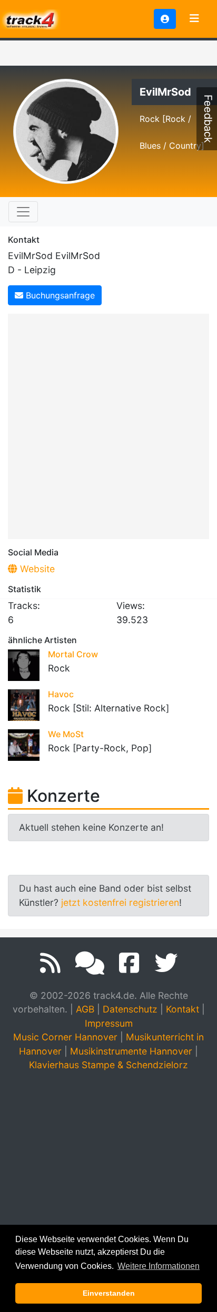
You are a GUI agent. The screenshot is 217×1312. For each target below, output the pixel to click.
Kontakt (182, 1009)
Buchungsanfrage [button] (59, 295)
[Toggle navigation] (194, 19)
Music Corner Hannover (65, 1036)
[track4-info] (89, 963)
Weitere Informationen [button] (158, 1266)
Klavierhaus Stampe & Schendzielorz (108, 1064)
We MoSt (66, 734)
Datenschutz (130, 1009)
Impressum (109, 1023)
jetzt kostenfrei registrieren (120, 902)
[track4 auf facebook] (129, 963)
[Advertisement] (108, 424)
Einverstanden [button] (109, 1293)
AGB (85, 1009)
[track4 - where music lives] (30, 18)
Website (36, 568)
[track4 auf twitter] (166, 963)
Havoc (61, 694)
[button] (165, 19)
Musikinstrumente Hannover (131, 1051)
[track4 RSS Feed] (50, 963)
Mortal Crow (73, 654)
